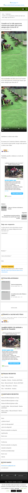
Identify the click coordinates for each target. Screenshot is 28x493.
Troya (17, 397)
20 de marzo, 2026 (16, 286)
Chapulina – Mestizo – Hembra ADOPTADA (11, 380)
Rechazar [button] (13, 491)
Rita (17, 403)
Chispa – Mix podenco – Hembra (9, 385)
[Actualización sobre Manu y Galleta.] (5, 295)
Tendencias (4, 442)
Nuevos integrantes (16, 284)
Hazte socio (4, 436)
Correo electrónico (6, 256)
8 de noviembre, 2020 (6, 29)
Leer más (17, 488)
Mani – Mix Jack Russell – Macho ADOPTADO (12, 383)
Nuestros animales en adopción (9, 430)
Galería (3, 457)
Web (2, 261)
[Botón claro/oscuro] (23, 9)
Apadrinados (4, 433)
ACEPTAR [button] (19, 491)
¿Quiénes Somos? (5, 421)
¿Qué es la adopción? (6, 427)
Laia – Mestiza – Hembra (7, 377)
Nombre (3, 251)
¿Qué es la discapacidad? (7, 424)
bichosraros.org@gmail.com (8, 465)
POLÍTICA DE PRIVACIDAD (7, 451)
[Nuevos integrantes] (5, 285)
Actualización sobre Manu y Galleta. (18, 294)
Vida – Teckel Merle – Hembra (8, 388)
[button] (1, 9)
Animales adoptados (6, 448)
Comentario (4, 233)
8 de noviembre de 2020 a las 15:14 (11, 78)
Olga (17, 400)
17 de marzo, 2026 (16, 297)
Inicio (2, 418)
